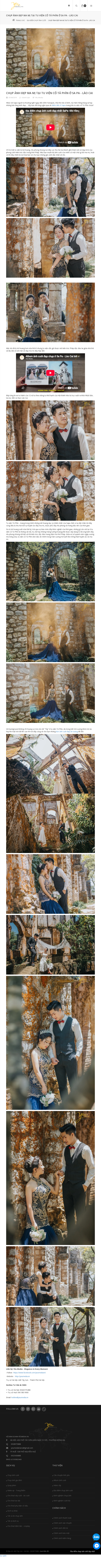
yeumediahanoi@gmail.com (22, 1448)
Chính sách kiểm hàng (62, 1538)
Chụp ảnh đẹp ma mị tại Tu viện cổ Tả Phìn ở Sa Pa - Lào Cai (49, 93)
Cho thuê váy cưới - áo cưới (18, 1495)
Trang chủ (20, 20)
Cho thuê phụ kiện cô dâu (17, 1506)
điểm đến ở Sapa (59, 105)
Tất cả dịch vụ (13, 1521)
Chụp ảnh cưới (13, 1475)
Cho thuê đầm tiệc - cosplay (18, 1526)
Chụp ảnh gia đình (14, 1480)
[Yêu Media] (16, 6)
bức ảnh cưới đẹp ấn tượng (67, 731)
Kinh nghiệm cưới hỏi (62, 1500)
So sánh (3, 1556)
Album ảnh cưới (60, 1480)
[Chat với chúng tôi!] (96, 1546)
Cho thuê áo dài (13, 1500)
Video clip (57, 1485)
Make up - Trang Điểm (16, 1490)
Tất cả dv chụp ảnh (15, 1516)
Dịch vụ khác (12, 1511)
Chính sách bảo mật (61, 1533)
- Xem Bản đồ (44, 1551)
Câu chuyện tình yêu (62, 1475)
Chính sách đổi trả (61, 1528)
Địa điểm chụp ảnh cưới (36, 20)
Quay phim (11, 1485)
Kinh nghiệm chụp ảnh (62, 1495)
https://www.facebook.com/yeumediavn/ (29, 1372)
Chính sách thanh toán (62, 1518)
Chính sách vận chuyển (63, 1523)
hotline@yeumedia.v (19, 1397)
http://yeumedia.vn (22, 1376)
